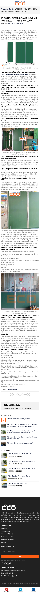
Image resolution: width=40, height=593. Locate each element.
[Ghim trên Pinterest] (25, 394)
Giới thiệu (4, 528)
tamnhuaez (19, 23)
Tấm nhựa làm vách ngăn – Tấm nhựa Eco (14, 74)
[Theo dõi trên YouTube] (9, 563)
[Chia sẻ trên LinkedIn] (28, 394)
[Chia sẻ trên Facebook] (14, 394)
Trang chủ (4, 9)
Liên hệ (3, 542)
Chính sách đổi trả (6, 531)
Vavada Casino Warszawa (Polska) (18, 419)
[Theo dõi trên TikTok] (6, 563)
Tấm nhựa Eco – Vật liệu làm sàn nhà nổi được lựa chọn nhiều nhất (22, 438)
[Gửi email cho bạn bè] (21, 394)
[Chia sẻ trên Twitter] (18, 394)
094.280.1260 (10, 573)
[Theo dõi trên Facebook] (3, 563)
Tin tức (11, 9)
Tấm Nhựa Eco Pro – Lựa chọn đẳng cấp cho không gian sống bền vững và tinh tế (21, 432)
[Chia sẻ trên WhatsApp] (11, 394)
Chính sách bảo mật (7, 534)
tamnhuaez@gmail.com (12, 576)
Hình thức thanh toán (7, 540)
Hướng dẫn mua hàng (7, 537)
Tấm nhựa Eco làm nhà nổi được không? (20, 443)
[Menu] (2, 3)
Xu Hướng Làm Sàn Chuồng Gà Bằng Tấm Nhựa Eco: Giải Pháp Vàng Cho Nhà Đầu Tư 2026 (22, 425)
